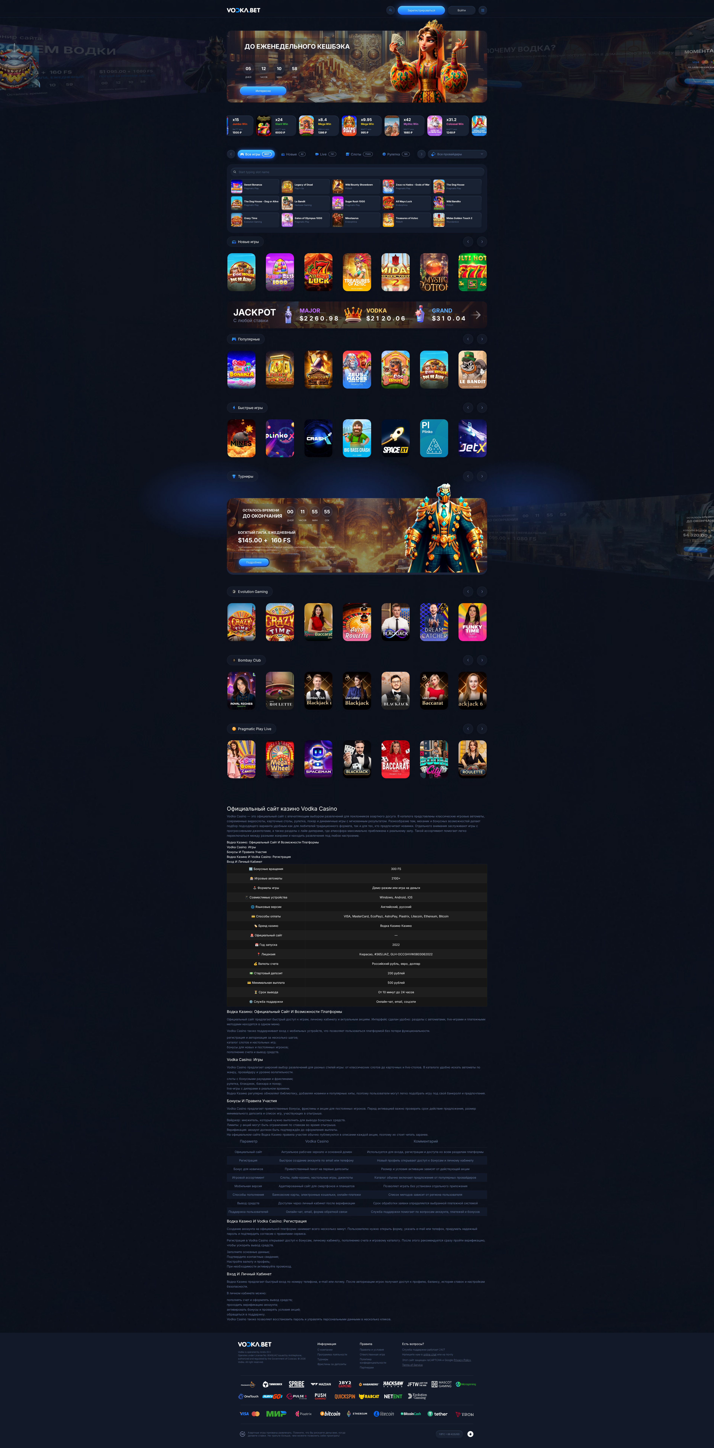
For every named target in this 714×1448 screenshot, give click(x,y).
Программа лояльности (332, 1354)
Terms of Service (412, 1364)
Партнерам (367, 1367)
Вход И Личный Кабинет (244, 861)
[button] (231, 154)
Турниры (322, 1359)
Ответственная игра (372, 1354)
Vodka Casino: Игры (241, 847)
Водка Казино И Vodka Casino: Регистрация (259, 857)
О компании (324, 1349)
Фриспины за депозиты (331, 1364)
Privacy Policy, (462, 1360)
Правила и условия (372, 1349)
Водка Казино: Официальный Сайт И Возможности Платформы (273, 842)
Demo (241, 294)
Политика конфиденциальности (373, 1361)
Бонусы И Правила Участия (247, 852)
